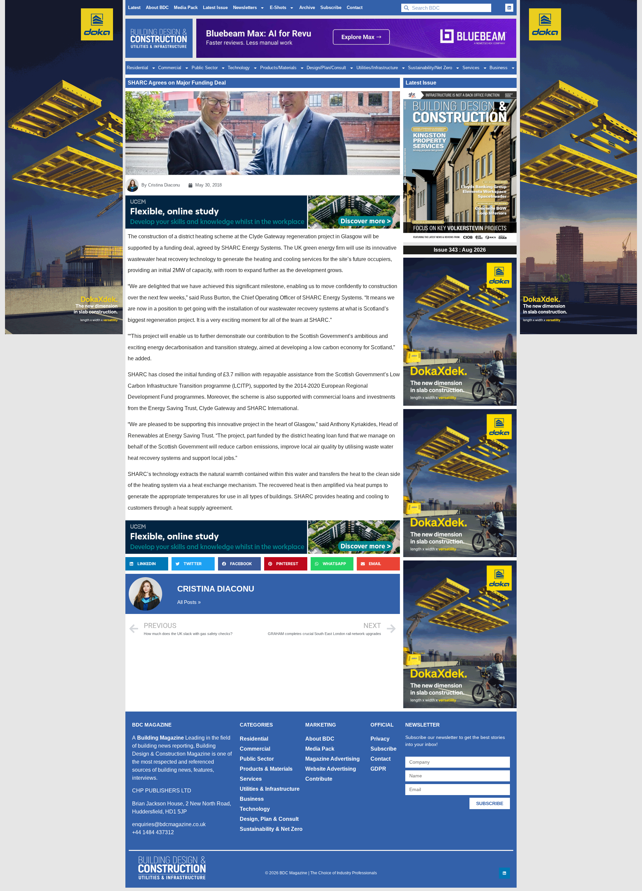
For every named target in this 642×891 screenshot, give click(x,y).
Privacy (380, 739)
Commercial (169, 67)
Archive (307, 7)
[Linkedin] (509, 8)
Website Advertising (330, 769)
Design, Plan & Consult (269, 819)
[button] (146, 563)
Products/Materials (278, 67)
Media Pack (186, 7)
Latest (134, 7)
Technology (239, 67)
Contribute (318, 779)
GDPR (378, 769)
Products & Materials (266, 769)
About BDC (157, 7)
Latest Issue (215, 7)
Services (470, 67)
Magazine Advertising (332, 759)
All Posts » (189, 602)
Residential (137, 67)
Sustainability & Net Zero (271, 829)
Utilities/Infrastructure (377, 67)
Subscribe (330, 7)
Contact (354, 7)
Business (499, 67)
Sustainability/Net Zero (430, 67)
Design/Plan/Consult (326, 67)
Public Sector (205, 67)
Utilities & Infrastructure (270, 789)
